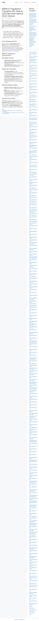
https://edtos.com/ (32, 188)
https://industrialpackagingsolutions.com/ (33, 119)
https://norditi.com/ (33, 583)
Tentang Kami (34, 2)
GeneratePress (22, 619)
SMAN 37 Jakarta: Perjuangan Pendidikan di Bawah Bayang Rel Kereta (32, 28)
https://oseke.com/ (32, 305)
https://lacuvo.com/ (33, 215)
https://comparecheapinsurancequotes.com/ (33, 152)
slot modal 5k (31, 608)
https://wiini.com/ (32, 135)
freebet (30, 606)
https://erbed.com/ (32, 154)
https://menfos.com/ (33, 219)
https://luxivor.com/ (33, 73)
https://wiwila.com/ (32, 363)
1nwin (30, 614)
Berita (21, 2)
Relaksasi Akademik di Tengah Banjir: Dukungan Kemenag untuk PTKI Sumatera (33, 22)
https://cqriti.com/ (32, 276)
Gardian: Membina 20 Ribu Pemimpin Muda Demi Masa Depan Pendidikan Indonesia (32, 15)
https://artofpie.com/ (33, 199)
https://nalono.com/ (33, 122)
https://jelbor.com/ (32, 195)
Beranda (16, 2)
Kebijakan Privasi (27, 2)
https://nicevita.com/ (33, 52)
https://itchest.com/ (33, 213)
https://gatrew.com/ (33, 207)
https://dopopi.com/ (33, 172)
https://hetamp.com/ (33, 209)
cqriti (3, 2)
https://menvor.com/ (33, 221)
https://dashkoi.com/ (33, 427)
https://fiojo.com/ (32, 99)
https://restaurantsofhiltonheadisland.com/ (33, 502)
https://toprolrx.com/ (33, 516)
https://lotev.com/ (32, 534)
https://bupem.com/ (33, 585)
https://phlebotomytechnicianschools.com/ (33, 461)
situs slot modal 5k (32, 609)
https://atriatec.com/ (33, 576)
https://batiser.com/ (33, 201)
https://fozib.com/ (32, 303)
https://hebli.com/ (32, 95)
